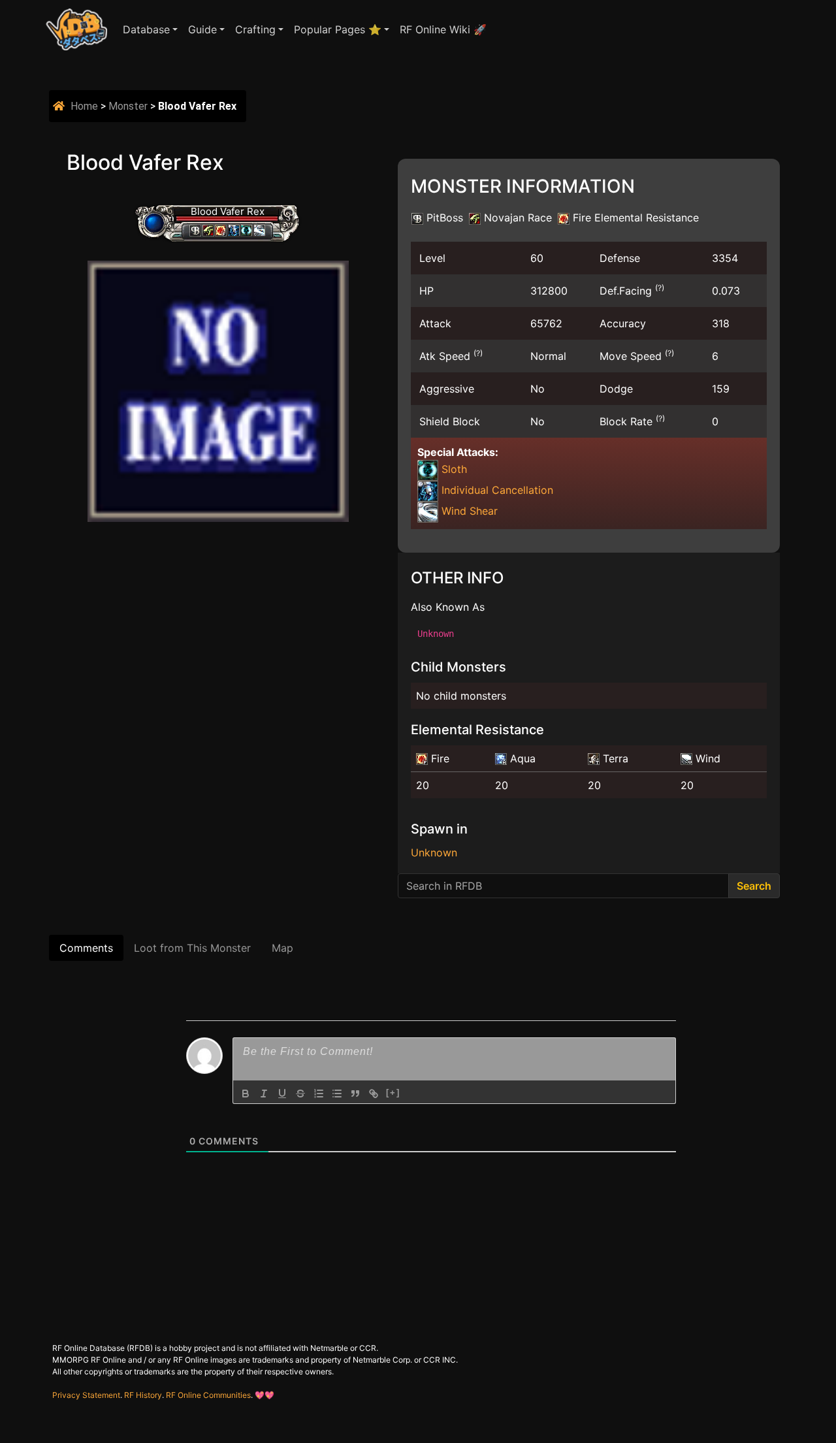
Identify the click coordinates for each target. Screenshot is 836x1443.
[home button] (60, 106)
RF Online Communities (208, 1395)
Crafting (255, 29)
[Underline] (282, 1093)
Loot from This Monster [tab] (192, 947)
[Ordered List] (319, 1093)
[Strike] (300, 1093)
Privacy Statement (86, 1395)
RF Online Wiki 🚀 (443, 29)
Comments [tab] (86, 947)
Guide (202, 29)
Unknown (434, 852)
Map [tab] (282, 947)
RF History (143, 1395)
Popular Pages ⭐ (337, 29)
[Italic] (264, 1093)
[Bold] (245, 1093)
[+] (393, 1092)
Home (84, 106)
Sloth (452, 469)
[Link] (373, 1093)
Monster (128, 106)
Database (146, 29)
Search (754, 885)
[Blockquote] (355, 1093)
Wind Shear (468, 510)
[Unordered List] (337, 1093)
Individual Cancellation (495, 489)
